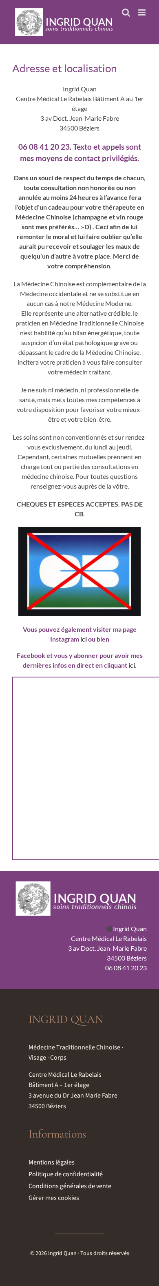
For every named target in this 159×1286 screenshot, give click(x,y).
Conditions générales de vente (70, 1186)
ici (83, 639)
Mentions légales (52, 1162)
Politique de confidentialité (66, 1174)
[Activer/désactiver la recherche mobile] (126, 12)
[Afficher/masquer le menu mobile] (142, 12)
